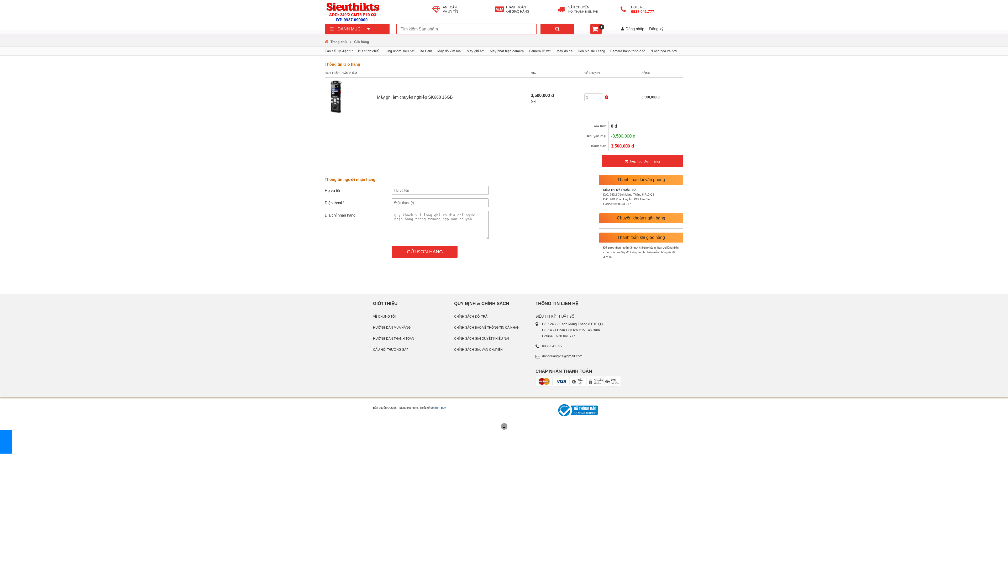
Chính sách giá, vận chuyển (478, 349)
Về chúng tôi (384, 316)
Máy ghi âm (476, 51)
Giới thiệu (385, 303)
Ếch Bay (440, 407)
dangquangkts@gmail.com (562, 356)
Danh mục (349, 29)
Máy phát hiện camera (507, 51)
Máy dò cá (564, 51)
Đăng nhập (635, 29)
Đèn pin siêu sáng (591, 51)
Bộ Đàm (426, 51)
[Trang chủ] (378, 12)
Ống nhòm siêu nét (400, 51)
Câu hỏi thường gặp (390, 349)
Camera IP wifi (540, 51)
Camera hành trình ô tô (627, 51)
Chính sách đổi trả (470, 316)
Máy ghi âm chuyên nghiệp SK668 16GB (415, 97)
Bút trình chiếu (369, 51)
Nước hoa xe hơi (663, 51)
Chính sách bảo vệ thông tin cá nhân (486, 327)
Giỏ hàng (361, 42)
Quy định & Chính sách (481, 303)
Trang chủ (338, 42)
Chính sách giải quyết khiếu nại (481, 338)
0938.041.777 (643, 11)
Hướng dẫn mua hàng (392, 327)
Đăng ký (656, 29)
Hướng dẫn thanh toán (393, 338)
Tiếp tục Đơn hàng (644, 161)
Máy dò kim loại (449, 51)
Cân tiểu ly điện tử (339, 51)
